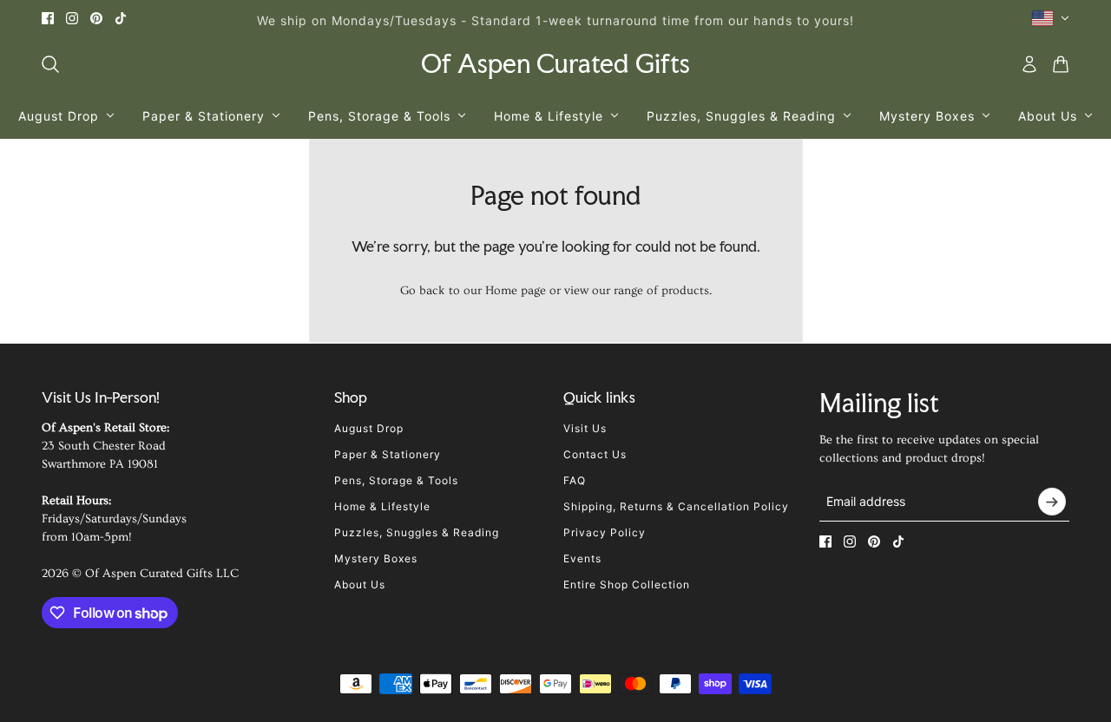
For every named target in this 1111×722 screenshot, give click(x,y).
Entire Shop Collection (626, 584)
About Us (359, 584)
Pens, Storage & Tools (396, 480)
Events (582, 558)
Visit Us (585, 428)
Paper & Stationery (387, 454)
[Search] (50, 64)
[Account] (1029, 64)
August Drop (369, 428)
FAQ (574, 480)
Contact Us (595, 454)
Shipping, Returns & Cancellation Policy (676, 506)
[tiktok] (120, 18)
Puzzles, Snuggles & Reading (416, 532)
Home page (515, 291)
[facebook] (47, 18)
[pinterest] (96, 18)
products (685, 291)
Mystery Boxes (375, 558)
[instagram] (72, 18)
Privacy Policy (604, 532)
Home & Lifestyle (382, 506)
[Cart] (1060, 64)
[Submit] (1052, 501)
